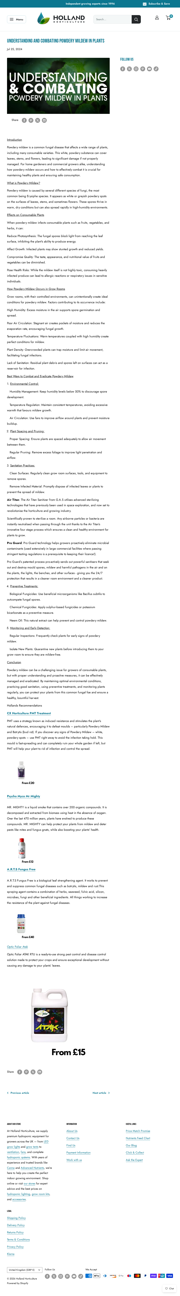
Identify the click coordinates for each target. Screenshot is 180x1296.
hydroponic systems (18, 1157)
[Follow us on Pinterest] (142, 68)
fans (23, 1152)
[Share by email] (44, 120)
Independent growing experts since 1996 (90, 4)
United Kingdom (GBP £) (21, 1270)
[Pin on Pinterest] (30, 120)
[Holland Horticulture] (61, 19)
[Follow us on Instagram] (136, 68)
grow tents (32, 1147)
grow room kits (40, 1194)
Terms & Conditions (18, 1239)
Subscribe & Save (159, 4)
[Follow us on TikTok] (156, 68)
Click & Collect (135, 1153)
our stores (29, 1183)
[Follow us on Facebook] (122, 68)
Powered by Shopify (17, 1283)
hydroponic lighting (18, 1194)
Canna (11, 1168)
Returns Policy (15, 1232)
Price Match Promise (138, 1131)
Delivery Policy (16, 1225)
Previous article (20, 1093)
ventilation (13, 1152)
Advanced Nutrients (32, 1168)
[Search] (136, 19)
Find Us (70, 1145)
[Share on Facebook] (24, 120)
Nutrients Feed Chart (138, 1138)
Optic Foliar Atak (17, 947)
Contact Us (72, 1138)
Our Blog (131, 1145)
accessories (19, 1199)
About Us (71, 1131)
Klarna (10, 1254)
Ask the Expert (134, 1160)
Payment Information (78, 1153)
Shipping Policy (16, 1218)
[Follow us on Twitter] (129, 68)
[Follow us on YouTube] (149, 68)
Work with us (74, 1160)
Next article (99, 1093)
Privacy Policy (15, 1247)
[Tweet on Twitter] (37, 120)
